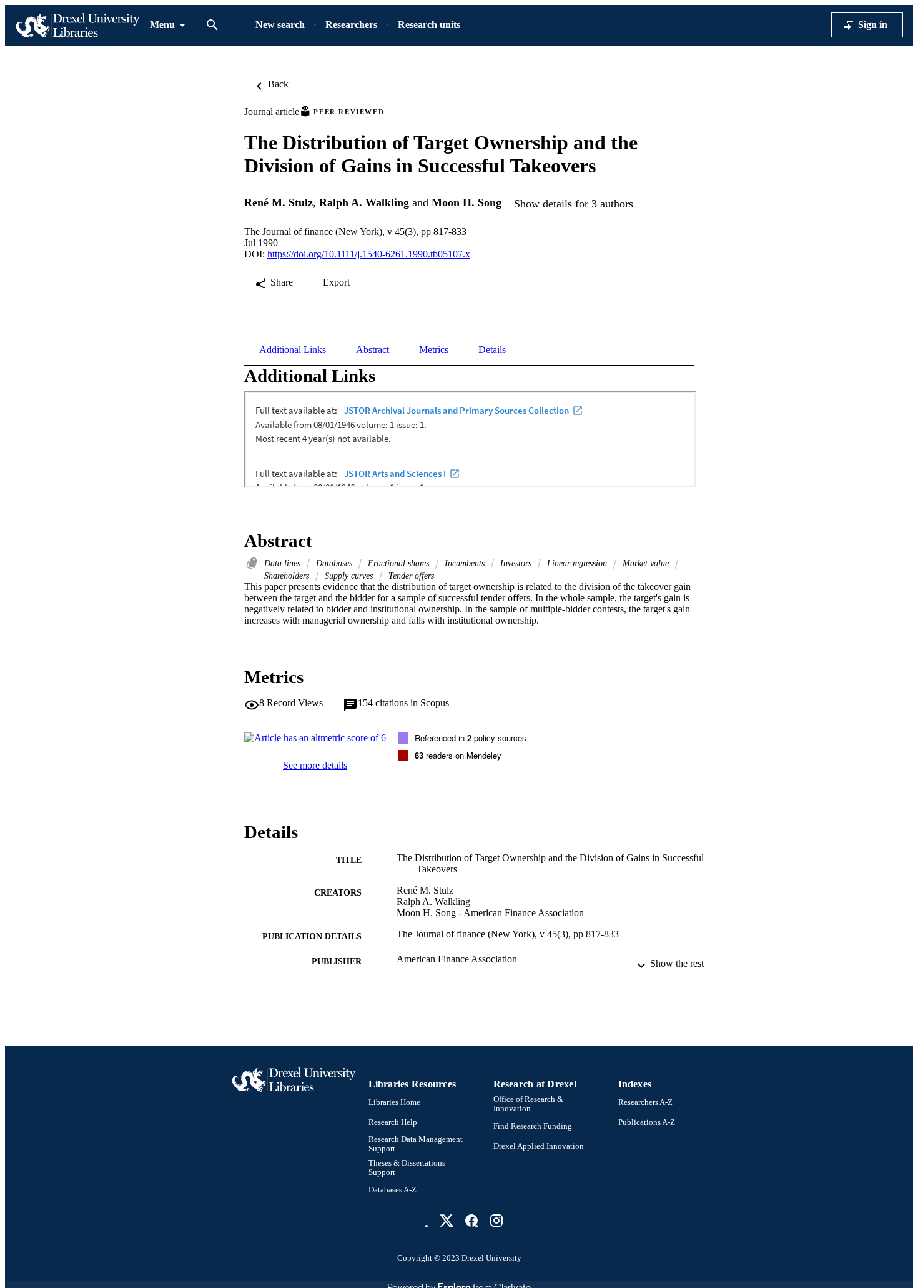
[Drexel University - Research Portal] (77, 25)
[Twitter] (446, 1220)
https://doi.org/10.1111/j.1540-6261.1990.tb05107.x (368, 254)
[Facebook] (471, 1220)
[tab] (292, 350)
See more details (315, 765)
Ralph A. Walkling (364, 202)
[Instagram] (496, 1220)
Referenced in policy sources (470, 738)
